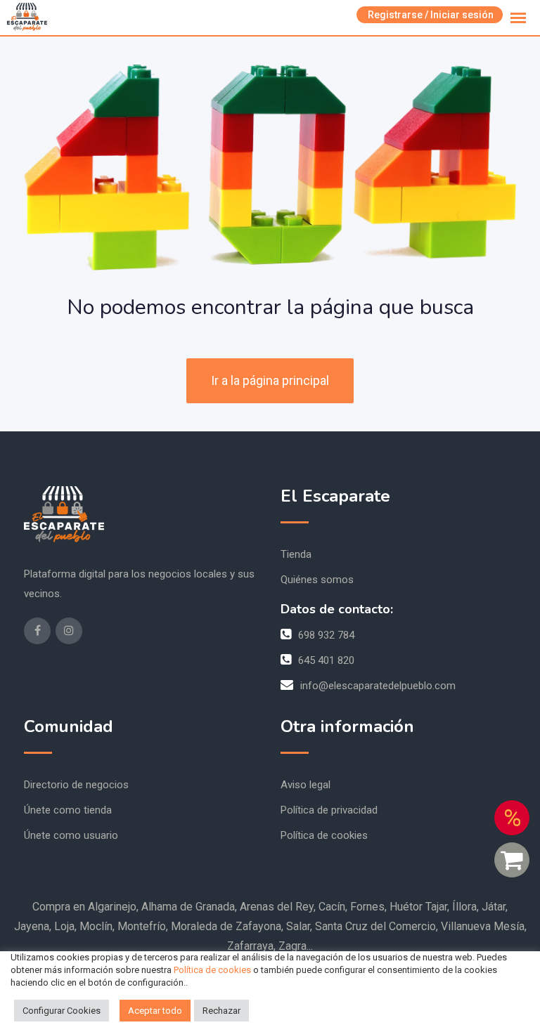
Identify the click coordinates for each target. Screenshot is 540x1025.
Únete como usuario (71, 835)
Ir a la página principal (270, 380)
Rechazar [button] (221, 1010)
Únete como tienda (68, 810)
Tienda (296, 554)
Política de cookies (324, 835)
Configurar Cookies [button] (61, 1010)
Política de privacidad (329, 810)
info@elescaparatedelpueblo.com (378, 685)
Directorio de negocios (76, 784)
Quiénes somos (317, 579)
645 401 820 (326, 660)
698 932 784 (326, 635)
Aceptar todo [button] (155, 1010)
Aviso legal (305, 784)
